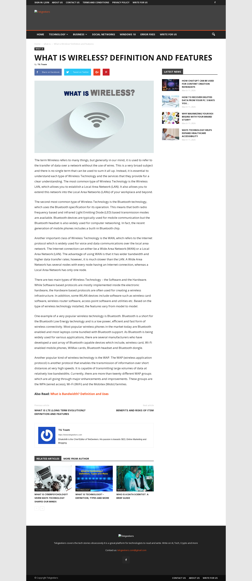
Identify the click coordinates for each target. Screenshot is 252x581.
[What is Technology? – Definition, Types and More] (94, 478)
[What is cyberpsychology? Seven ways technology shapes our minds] (53, 478)
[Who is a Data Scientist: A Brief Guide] (135, 478)
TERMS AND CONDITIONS (96, 2)
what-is (39, 49)
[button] (213, 34)
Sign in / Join (41, 2)
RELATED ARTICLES (48, 458)
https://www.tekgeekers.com (70, 435)
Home (40, 34)
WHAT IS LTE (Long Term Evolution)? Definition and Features (60, 412)
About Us (57, 2)
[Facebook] (215, 2)
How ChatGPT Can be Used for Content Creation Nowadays (198, 83)
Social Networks (103, 34)
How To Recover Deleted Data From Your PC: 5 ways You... (198, 100)
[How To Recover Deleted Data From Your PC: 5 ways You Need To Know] (170, 101)
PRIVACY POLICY (120, 2)
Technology (57, 34)
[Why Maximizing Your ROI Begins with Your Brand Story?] (170, 118)
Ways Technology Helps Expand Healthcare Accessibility (197, 133)
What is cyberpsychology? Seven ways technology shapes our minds (51, 498)
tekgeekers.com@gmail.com (131, 550)
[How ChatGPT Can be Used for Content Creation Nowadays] (170, 85)
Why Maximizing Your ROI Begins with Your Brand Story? (197, 116)
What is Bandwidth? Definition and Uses (79, 394)
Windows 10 (128, 34)
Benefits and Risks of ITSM (135, 410)
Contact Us (72, 2)
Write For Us (140, 2)
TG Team (42, 64)
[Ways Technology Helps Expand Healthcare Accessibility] (170, 134)
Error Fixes (147, 34)
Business (78, 34)
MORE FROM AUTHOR (76, 458)
